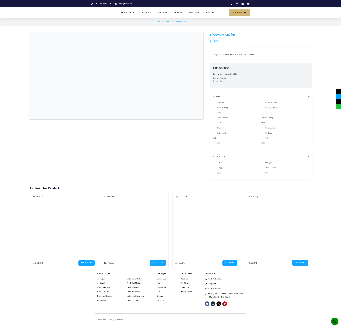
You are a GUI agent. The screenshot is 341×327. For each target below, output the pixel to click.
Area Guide (194, 12)
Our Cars (146, 12)
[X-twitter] (218, 303)
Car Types (162, 12)
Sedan (232, 55)
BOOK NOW (86, 263)
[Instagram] (213, 303)
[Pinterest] (224, 303)
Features (218, 96)
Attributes (220, 156)
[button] (231, 4)
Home (157, 22)
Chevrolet (250, 55)
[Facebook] (207, 303)
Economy (166, 22)
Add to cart (229, 263)
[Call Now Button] (334, 321)
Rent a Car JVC (128, 12)
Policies (210, 12)
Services (178, 12)
